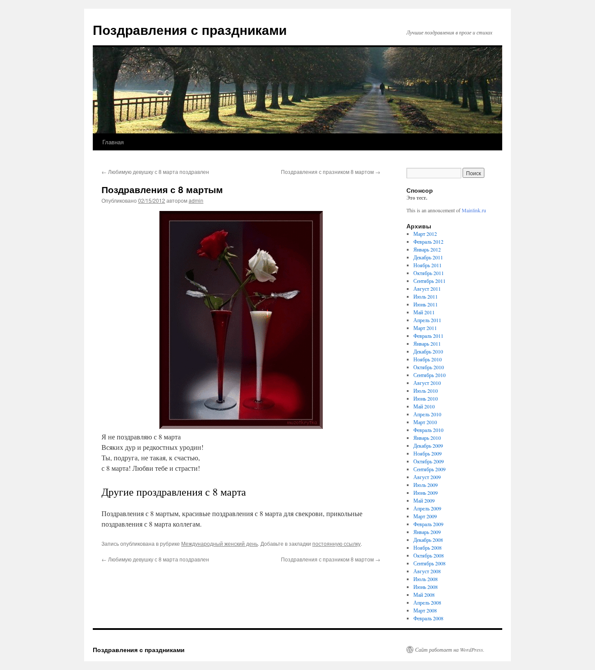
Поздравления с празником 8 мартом (330, 171)
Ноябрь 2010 (427, 359)
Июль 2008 (425, 578)
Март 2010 (425, 421)
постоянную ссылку (336, 543)
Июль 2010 (425, 390)
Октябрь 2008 (428, 555)
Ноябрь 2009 (427, 453)
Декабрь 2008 (428, 539)
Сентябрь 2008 (429, 563)
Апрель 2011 (427, 319)
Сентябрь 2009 (429, 469)
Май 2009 (424, 500)
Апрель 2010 (427, 414)
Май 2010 (424, 406)
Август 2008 (427, 571)
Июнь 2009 (425, 492)
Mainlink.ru (474, 210)
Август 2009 (427, 476)
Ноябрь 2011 (427, 265)
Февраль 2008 (428, 618)
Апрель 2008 (427, 602)
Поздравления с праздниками (190, 29)
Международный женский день (219, 543)
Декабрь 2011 (428, 257)
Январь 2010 (427, 437)
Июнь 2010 (425, 398)
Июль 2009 (425, 484)
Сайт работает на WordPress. (449, 649)
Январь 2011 (427, 343)
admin (196, 200)
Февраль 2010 (428, 429)
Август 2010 (427, 382)
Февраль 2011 (428, 335)
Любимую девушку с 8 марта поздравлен (155, 171)
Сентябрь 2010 (429, 374)
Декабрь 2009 (428, 445)
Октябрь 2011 (428, 272)
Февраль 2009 (428, 523)
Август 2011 (427, 288)
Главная (113, 142)
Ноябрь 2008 (427, 547)
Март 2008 (425, 610)
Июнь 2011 (425, 304)
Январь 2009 (427, 531)
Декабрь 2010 (428, 351)
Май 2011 (424, 312)
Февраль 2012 (428, 241)
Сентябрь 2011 (429, 280)
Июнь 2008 (425, 586)
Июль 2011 (425, 296)
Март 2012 (425, 233)
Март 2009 (425, 516)
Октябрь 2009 (428, 461)
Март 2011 (425, 327)
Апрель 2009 (427, 508)
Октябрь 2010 (428, 367)
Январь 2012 (427, 249)
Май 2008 (424, 594)
